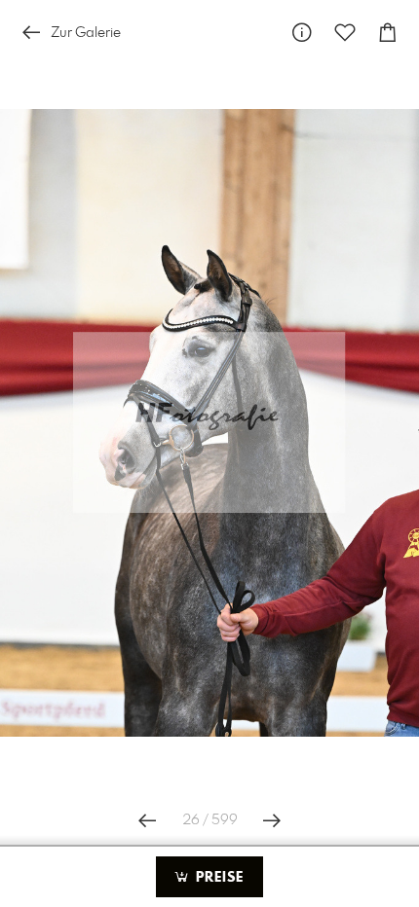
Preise (217, 878)
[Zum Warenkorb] (388, 32)
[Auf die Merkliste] (345, 32)
